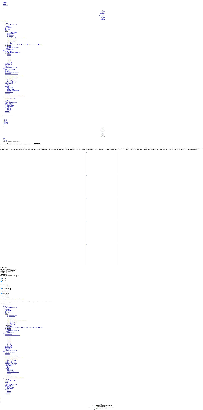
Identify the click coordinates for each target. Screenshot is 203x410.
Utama (4, 22)
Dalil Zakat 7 (9, 59)
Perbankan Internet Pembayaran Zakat (11, 67)
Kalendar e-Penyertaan (10, 89)
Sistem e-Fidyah (7, 375)
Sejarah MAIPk (7, 26)
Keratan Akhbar (7, 101)
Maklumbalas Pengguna (9, 83)
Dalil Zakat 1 (9, 54)
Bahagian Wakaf (9, 34)
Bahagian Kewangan (10, 35)
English (4, 1)
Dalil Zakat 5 (9, 340)
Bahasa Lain (5, 2)
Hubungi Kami (7, 48)
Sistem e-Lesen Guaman (9, 92)
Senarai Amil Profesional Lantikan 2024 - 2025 (12, 52)
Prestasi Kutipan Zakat (8, 63)
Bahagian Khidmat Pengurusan (12, 32)
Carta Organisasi (7, 29)
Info (3, 96)
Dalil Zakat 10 (9, 62)
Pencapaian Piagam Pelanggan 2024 (13, 47)
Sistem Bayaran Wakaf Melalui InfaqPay (11, 77)
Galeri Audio (9, 110)
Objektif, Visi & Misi (8, 27)
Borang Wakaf (7, 70)
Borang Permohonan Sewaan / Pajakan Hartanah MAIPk (14, 357)
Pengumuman (7, 99)
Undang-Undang (7, 85)
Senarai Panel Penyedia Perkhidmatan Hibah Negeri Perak (14, 95)
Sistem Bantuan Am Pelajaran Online (11, 81)
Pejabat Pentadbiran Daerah (9, 49)
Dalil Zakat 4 (9, 339)
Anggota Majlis (9, 43)
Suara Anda (9, 91)
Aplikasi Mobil (7, 93)
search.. (1, 115)
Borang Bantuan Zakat (8, 51)
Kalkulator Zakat (7, 65)
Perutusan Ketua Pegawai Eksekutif (11, 24)
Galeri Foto (9, 108)
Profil (3, 25)
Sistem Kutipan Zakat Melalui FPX (10, 78)
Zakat (3, 50)
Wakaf (4, 68)
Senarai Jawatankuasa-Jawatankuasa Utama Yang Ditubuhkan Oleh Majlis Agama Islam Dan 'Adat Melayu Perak (24, 44)
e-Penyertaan (7, 86)
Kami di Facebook (10, 87)
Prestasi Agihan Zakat (8, 64)
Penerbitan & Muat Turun (9, 106)
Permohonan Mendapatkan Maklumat (13, 90)
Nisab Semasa (7, 66)
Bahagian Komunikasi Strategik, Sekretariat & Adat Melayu (17, 320)
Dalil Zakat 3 (9, 56)
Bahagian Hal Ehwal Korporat (12, 39)
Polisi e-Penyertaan (10, 88)
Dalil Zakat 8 (9, 60)
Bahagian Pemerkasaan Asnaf (12, 40)
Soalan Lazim (7, 111)
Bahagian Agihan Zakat (11, 33)
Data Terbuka (7, 97)
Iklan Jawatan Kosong (8, 104)
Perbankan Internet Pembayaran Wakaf (11, 74)
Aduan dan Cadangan (8, 84)
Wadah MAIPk (7, 112)
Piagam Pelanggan (8, 46)
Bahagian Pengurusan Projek (11, 37)
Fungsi (6, 30)
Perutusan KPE (5, 23)
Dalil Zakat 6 (9, 58)
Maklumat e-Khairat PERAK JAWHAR (11, 376)
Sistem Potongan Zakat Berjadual (10, 80)
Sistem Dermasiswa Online (9, 79)
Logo (5, 28)
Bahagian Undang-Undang (11, 41)
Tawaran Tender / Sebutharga (9, 105)
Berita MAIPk (7, 100)
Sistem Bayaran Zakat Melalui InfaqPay (11, 358)
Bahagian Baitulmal (10, 36)
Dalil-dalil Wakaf (7, 71)
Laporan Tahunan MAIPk (9, 103)
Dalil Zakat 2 (9, 55)
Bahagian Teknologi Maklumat (12, 321)
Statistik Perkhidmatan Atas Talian (10, 82)
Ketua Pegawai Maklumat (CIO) (10, 98)
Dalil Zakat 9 (9, 61)
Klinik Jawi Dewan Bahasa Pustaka (11, 102)
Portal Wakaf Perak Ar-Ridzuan (10, 69)
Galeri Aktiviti (7, 107)
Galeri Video (9, 109)
